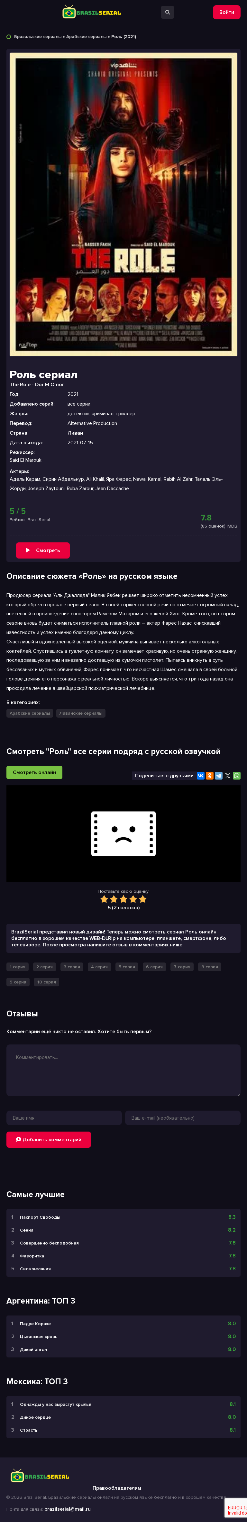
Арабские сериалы (86, 36)
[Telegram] (219, 776)
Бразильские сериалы (37, 36)
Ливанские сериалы (80, 713)
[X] (228, 776)
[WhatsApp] (237, 776)
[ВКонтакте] (201, 776)
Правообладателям (117, 1488)
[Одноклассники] (210, 776)
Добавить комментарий (51, 1139)
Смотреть (48, 550)
